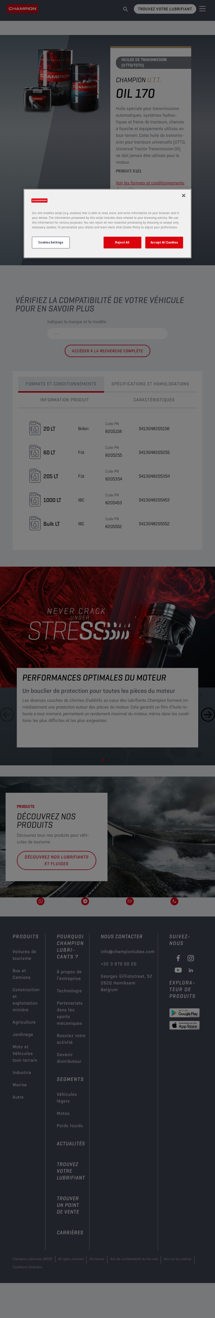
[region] (107, 223)
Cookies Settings (50, 242)
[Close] (183, 195)
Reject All (122, 242)
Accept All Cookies (164, 242)
